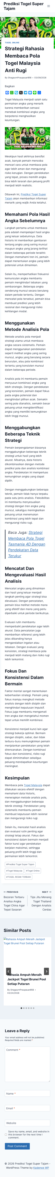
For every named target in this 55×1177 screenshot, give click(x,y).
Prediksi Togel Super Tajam (20, 864)
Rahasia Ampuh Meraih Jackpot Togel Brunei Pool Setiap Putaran (26, 979)
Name (11, 1093)
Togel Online (33, 871)
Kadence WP (41, 1167)
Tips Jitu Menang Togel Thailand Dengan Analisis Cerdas (40, 901)
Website (11, 1123)
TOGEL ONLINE (12, 42)
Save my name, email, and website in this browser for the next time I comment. (28, 1134)
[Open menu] (48, 6)
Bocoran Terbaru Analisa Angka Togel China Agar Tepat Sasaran (14, 901)
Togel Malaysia (33, 785)
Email (10, 1108)
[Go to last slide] (8, 971)
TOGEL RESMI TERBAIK (18, 877)
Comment (13, 1049)
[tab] (21, 1008)
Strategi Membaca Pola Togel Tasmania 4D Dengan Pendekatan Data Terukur (26, 544)
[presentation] (27, 953)
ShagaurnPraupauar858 (19, 77)
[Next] (46, 971)
